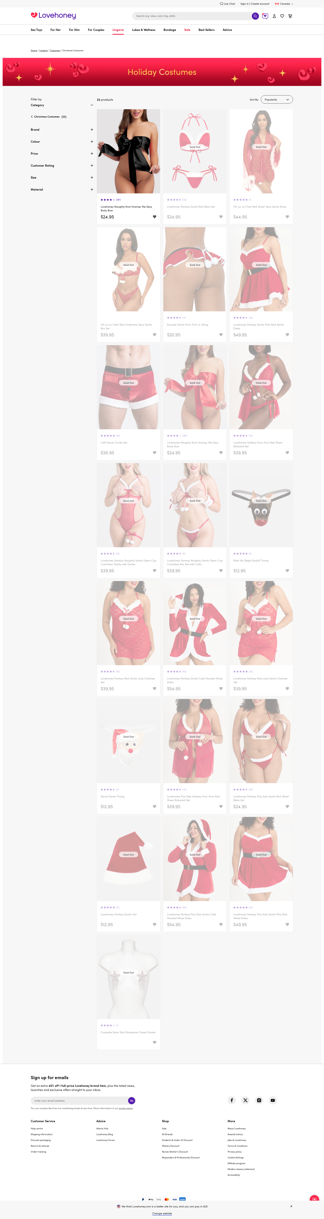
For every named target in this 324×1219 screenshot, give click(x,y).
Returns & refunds (40, 1145)
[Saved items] (154, 217)
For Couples (96, 30)
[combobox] (196, 16)
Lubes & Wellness (143, 30)
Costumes (55, 50)
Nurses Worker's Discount (175, 1151)
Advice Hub (102, 1128)
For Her (55, 30)
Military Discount (170, 1145)
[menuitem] (38, 30)
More (231, 1121)
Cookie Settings (236, 1157)
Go (131, 1100)
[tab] (62, 108)
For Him (74, 30)
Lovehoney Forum (105, 1139)
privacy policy (126, 1108)
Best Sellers (206, 30)
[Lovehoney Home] (53, 15)
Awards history (235, 1134)
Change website (162, 1213)
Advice (227, 30)
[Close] (291, 1206)
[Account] (274, 16)
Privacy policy (235, 1151)
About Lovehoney (237, 1128)
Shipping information (41, 1134)
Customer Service (43, 1121)
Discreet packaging (41, 1139)
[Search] (255, 16)
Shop (165, 1121)
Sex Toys (36, 30)
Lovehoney (162, 38)
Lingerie (118, 30)
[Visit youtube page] (273, 1100)
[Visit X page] (245, 1100)
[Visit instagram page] (259, 1100)
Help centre (37, 1128)
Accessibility (234, 1174)
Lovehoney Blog (104, 1134)
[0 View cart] (290, 16)
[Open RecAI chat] (314, 1199)
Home (34, 50)
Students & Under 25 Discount (177, 1139)
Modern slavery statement (241, 1169)
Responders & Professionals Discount (181, 1157)
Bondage (170, 30)
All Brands (167, 1134)
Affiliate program (236, 1163)
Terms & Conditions (238, 1145)
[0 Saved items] (282, 16)
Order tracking (38, 1151)
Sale (187, 30)
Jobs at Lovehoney (237, 1139)
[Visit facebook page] (232, 1100)
